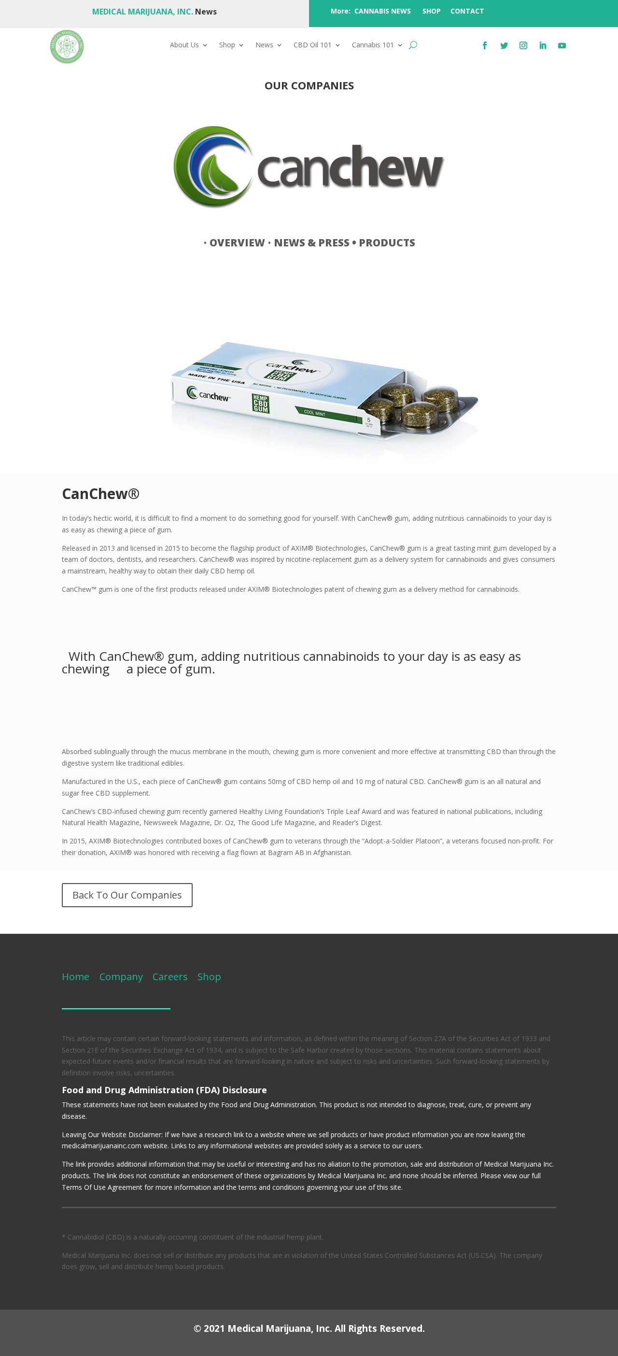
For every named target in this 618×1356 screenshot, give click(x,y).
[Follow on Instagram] (523, 45)
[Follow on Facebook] (484, 45)
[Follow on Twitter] (504, 45)
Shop (227, 45)
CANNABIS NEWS (382, 10)
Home (75, 976)
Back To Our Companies (127, 894)
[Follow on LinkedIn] (542, 45)
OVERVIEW (237, 242)
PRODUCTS (387, 242)
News (264, 45)
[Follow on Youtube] (562, 45)
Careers (170, 976)
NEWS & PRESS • (316, 242)
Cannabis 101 (373, 45)
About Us (184, 45)
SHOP (431, 10)
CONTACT (467, 10)
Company (120, 976)
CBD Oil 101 (313, 45)
